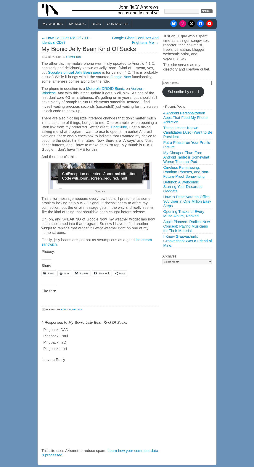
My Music (77, 24)
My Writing (53, 24)
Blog (96, 24)
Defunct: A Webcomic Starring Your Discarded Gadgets (182, 186)
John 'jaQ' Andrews (127, 9)
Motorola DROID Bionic (105, 89)
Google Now (120, 77)
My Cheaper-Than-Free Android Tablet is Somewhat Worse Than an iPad (186, 157)
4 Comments (73, 57)
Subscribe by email (183, 92)
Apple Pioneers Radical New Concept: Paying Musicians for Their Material (186, 226)
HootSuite (119, 127)
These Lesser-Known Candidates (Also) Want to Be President (187, 132)
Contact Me (118, 24)
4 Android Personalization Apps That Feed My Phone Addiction (185, 117)
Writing (77, 309)
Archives (169, 256)
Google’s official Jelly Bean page (74, 72)
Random (66, 309)
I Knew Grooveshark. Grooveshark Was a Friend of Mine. (187, 240)
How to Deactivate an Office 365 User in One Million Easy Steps (187, 201)
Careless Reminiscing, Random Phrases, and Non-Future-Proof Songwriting (186, 171)
